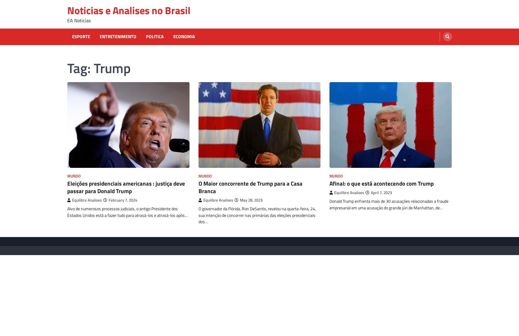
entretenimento (118, 36)
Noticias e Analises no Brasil (128, 10)
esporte (81, 36)
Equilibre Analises (87, 200)
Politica (155, 36)
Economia (184, 36)
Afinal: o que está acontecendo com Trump (381, 183)
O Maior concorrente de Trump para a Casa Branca (250, 187)
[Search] (447, 36)
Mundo (74, 176)
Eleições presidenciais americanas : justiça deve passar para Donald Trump (126, 187)
